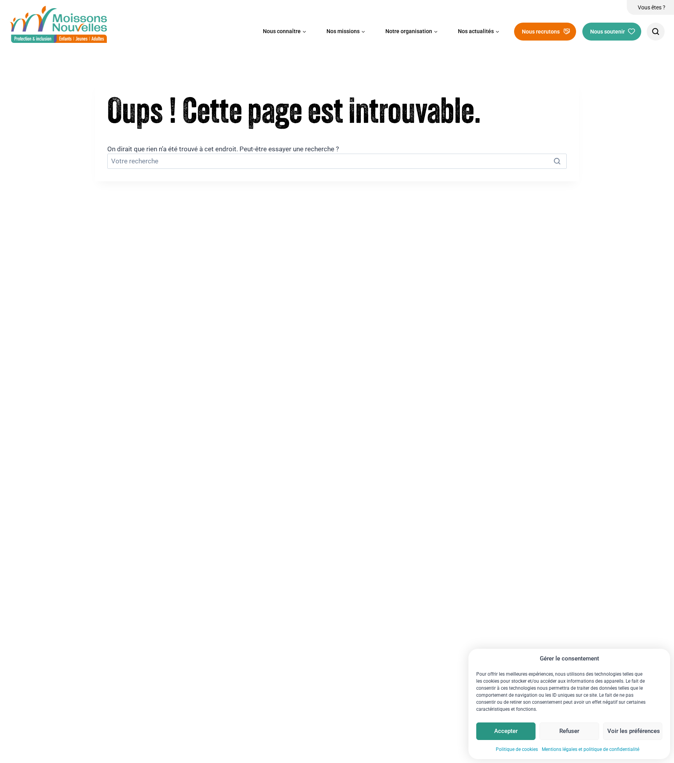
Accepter (506, 731)
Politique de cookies (517, 749)
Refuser (569, 731)
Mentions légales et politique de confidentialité (590, 749)
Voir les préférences (633, 731)
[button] (284, 32)
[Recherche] (656, 32)
